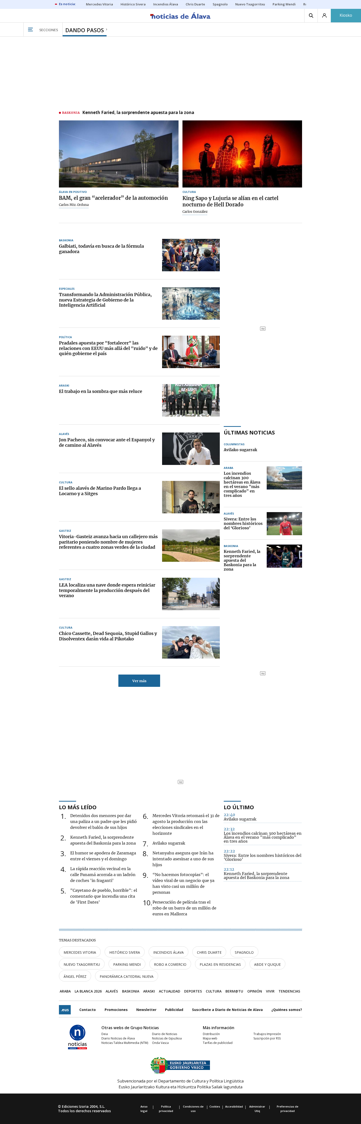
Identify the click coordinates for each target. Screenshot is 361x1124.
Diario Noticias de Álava (118, 1038)
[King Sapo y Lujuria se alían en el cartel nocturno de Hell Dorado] (242, 154)
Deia (104, 1034)
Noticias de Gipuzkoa (167, 1038)
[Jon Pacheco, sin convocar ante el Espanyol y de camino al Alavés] (191, 448)
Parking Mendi (127, 964)
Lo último (239, 807)
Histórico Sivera (124, 952)
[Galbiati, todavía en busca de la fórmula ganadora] (191, 255)
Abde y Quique (267, 964)
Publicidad (174, 1009)
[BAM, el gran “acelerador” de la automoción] (119, 154)
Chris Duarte (209, 952)
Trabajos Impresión (267, 1034)
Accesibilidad (234, 1106)
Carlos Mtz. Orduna (74, 205)
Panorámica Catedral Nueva (126, 976)
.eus (65, 1009)
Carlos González (195, 212)
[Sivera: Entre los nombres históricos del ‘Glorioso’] (284, 523)
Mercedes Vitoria (80, 952)
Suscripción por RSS (267, 1038)
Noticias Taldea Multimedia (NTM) (124, 1043)
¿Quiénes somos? (286, 1009)
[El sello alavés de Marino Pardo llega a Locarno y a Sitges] (191, 497)
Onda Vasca (160, 1043)
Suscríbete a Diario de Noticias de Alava (227, 1009)
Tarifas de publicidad (218, 1043)
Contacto (87, 1009)
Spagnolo (244, 952)
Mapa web (210, 1038)
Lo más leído (78, 807)
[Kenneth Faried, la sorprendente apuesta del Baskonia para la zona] (284, 560)
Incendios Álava (168, 952)
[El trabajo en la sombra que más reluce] (191, 400)
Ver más (139, 681)
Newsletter (146, 1009)
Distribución (211, 1034)
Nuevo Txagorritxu (82, 964)
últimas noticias (249, 432)
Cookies (214, 1106)
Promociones (116, 1009)
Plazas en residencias (220, 964)
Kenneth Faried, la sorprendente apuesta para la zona (138, 112)
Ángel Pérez (75, 976)
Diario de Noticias (164, 1034)
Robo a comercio (170, 964)
